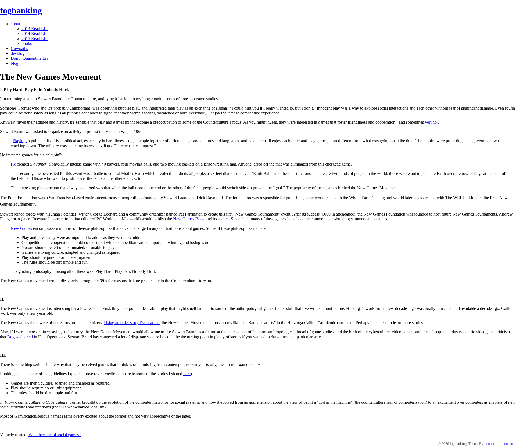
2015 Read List (35, 38)
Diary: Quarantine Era (29, 58)
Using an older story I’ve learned (132, 322)
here (187, 373)
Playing (20, 140)
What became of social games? (54, 434)
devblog (17, 53)
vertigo (431, 122)
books (27, 43)
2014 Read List (35, 33)
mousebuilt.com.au (499, 444)
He (14, 164)
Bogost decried (20, 337)
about (15, 23)
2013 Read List (35, 28)
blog (14, 63)
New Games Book (189, 219)
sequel (223, 219)
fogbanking (21, 10)
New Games (21, 228)
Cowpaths (19, 48)
